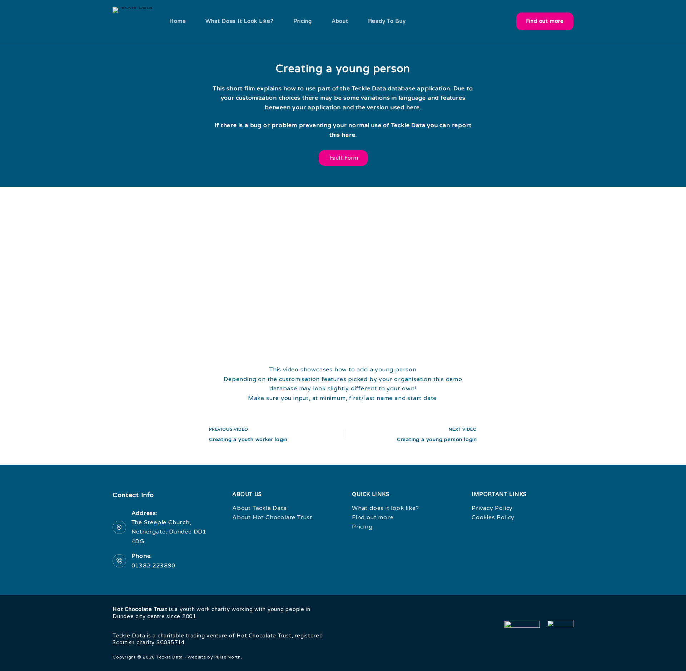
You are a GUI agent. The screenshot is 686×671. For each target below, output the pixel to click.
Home (177, 21)
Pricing (302, 21)
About (340, 21)
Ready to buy (387, 21)
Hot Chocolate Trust (140, 609)
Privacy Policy (492, 508)
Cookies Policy (493, 517)
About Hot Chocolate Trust (272, 517)
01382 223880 (153, 565)
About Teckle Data (259, 508)
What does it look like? (239, 21)
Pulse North (227, 657)
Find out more (545, 21)
